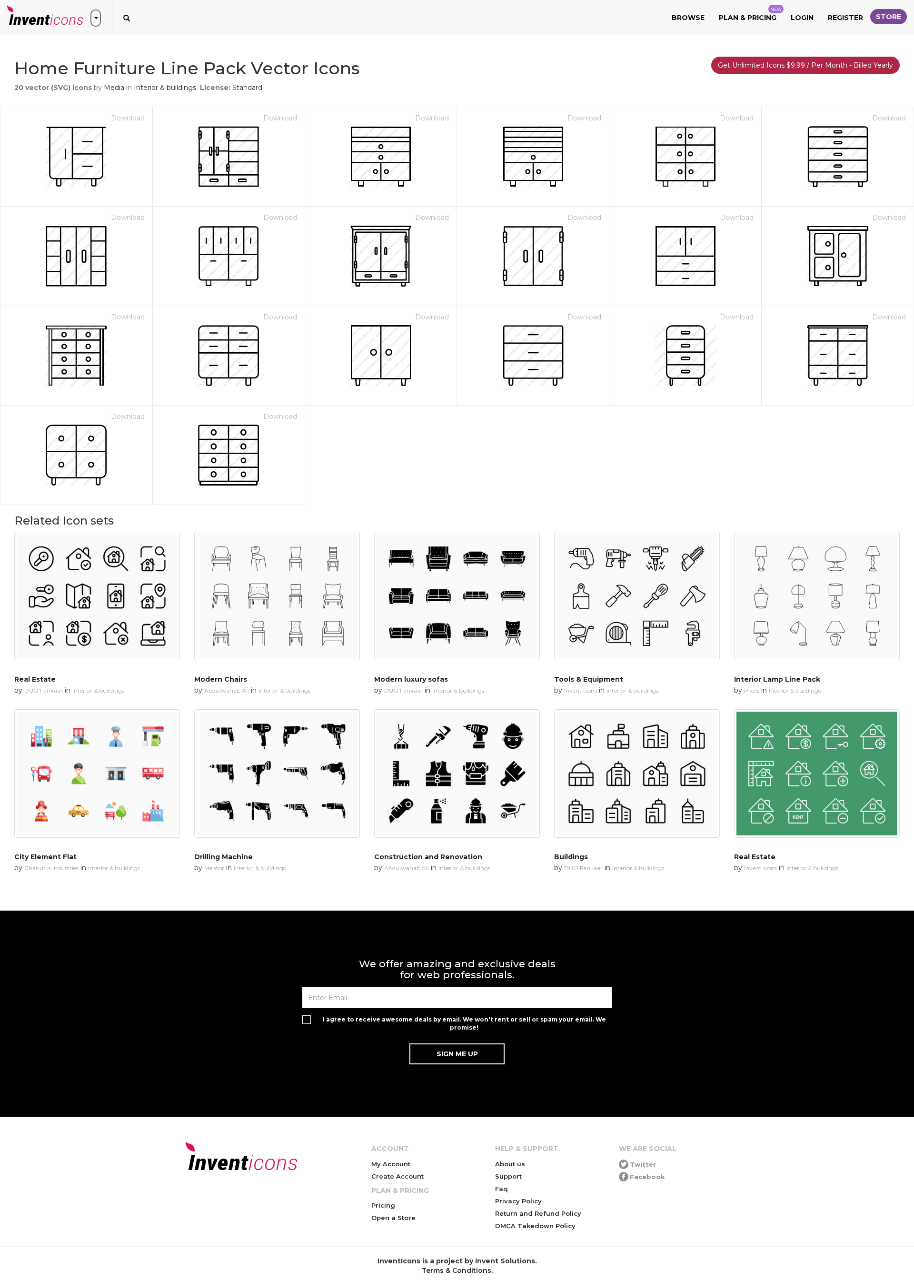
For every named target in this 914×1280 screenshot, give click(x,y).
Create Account (397, 1176)
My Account (390, 1164)
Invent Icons (580, 690)
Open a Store (393, 1217)
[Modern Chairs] (277, 596)
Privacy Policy (518, 1201)
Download (128, 118)
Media (114, 87)
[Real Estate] (97, 596)
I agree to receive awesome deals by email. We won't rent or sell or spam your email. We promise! (464, 1023)
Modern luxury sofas (411, 679)
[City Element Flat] (97, 773)
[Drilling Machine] (277, 773)
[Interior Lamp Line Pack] (817, 596)
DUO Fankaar (43, 690)
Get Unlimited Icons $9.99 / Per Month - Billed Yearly (805, 65)
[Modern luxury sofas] (457, 596)
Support (508, 1176)
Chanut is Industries (51, 868)
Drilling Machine (223, 857)
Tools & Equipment (588, 679)
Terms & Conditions (456, 1270)
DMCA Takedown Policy (535, 1226)
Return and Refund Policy (538, 1213)
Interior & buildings (165, 87)
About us (510, 1164)
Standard (247, 87)
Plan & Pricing (750, 14)
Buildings (571, 857)
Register (845, 17)
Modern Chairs (220, 679)
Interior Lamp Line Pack (777, 679)
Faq (501, 1188)
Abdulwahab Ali (226, 690)
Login (802, 17)
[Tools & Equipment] (637, 596)
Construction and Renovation (428, 857)
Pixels (751, 690)
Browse (688, 17)
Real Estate (35, 679)
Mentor (214, 868)
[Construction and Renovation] (457, 773)
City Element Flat (45, 857)
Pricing (383, 1205)
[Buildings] (637, 773)
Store (888, 16)
